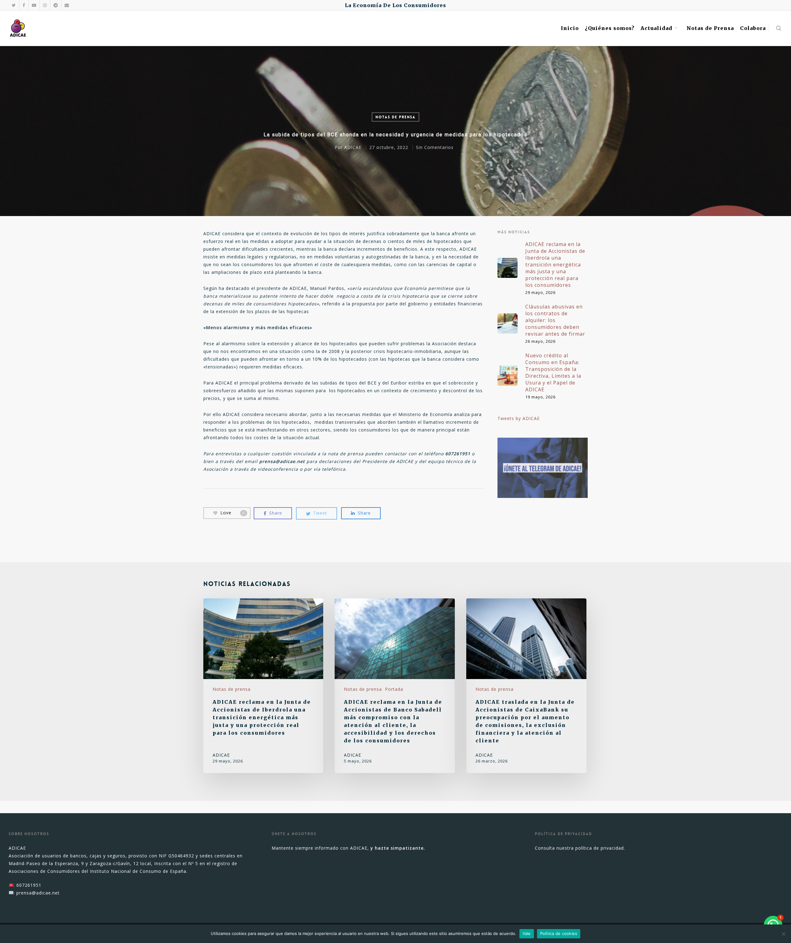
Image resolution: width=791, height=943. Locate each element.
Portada (394, 689)
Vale (526, 933)
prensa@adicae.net (38, 893)
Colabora (753, 28)
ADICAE (353, 147)
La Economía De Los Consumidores (395, 5)
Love (232, 513)
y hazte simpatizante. (397, 848)
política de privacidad (599, 848)
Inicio (570, 28)
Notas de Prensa (710, 28)
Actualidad (656, 28)
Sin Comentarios (435, 147)
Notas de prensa (395, 117)
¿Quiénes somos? (609, 28)
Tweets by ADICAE (518, 418)
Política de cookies (558, 933)
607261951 (28, 885)
